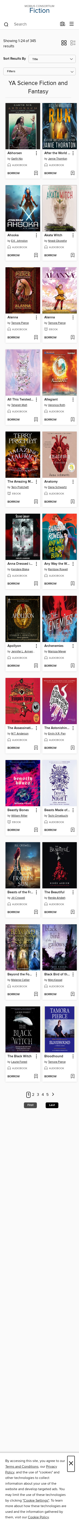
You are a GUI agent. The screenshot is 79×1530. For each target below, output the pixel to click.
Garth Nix (17, 159)
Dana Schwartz (57, 487)
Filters (11, 71)
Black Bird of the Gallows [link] (57, 974)
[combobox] (30, 24)
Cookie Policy (38, 1517)
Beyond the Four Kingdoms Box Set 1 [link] (20, 974)
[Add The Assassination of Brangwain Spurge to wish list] (36, 748)
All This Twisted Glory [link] (20, 400)
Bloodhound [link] (53, 1056)
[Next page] (53, 1094)
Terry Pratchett (20, 487)
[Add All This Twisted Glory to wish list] (36, 420)
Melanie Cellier (20, 980)
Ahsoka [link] (13, 235)
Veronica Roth (56, 405)
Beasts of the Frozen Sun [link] (20, 892)
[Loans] (63, 25)
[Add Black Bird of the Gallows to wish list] (72, 994)
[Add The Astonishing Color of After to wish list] (72, 748)
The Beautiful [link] (54, 892)
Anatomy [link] (51, 482)
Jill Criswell (18, 898)
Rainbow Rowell (58, 569)
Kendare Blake (20, 569)
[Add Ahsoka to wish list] (36, 255)
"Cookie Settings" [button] (36, 1500)
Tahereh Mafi (19, 405)
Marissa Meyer (57, 651)
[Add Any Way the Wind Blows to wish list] (72, 584)
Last (52, 1105)
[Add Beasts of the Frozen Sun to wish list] (36, 912)
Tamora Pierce (20, 323)
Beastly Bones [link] (18, 810)
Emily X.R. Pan (57, 733)
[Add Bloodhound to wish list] (72, 1077)
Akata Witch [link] (53, 235)
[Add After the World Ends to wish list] (72, 173)
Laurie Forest (19, 1062)
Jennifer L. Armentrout (23, 651)
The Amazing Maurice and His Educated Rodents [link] (20, 482)
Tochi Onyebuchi (58, 816)
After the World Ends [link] (57, 153)
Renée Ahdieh (56, 898)
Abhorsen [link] (14, 153)
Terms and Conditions (21, 1466)
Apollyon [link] (14, 646)
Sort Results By (14, 59)
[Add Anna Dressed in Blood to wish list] (36, 584)
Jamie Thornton (57, 159)
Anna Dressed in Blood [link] (20, 564)
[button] (64, 44)
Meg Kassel (55, 980)
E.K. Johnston (19, 241)
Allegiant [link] (51, 400)
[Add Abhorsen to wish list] (36, 173)
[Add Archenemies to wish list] (72, 666)
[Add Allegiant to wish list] (72, 420)
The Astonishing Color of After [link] (57, 728)
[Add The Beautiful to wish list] (72, 912)
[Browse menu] (72, 24)
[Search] (6, 24)
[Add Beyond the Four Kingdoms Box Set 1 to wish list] (36, 994)
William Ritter (19, 816)
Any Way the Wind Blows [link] (57, 564)
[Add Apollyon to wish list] (36, 666)
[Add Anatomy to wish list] (72, 502)
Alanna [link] (12, 317)
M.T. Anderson (20, 733)
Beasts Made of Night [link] (57, 810)
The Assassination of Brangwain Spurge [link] (20, 728)
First (30, 1105)
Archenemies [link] (53, 646)
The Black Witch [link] (19, 1056)
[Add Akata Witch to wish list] (72, 255)
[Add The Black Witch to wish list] (36, 1077)
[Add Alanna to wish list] (36, 338)
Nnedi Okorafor (57, 241)
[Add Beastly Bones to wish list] (36, 830)
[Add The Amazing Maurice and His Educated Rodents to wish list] (36, 502)
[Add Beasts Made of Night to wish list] (72, 830)
